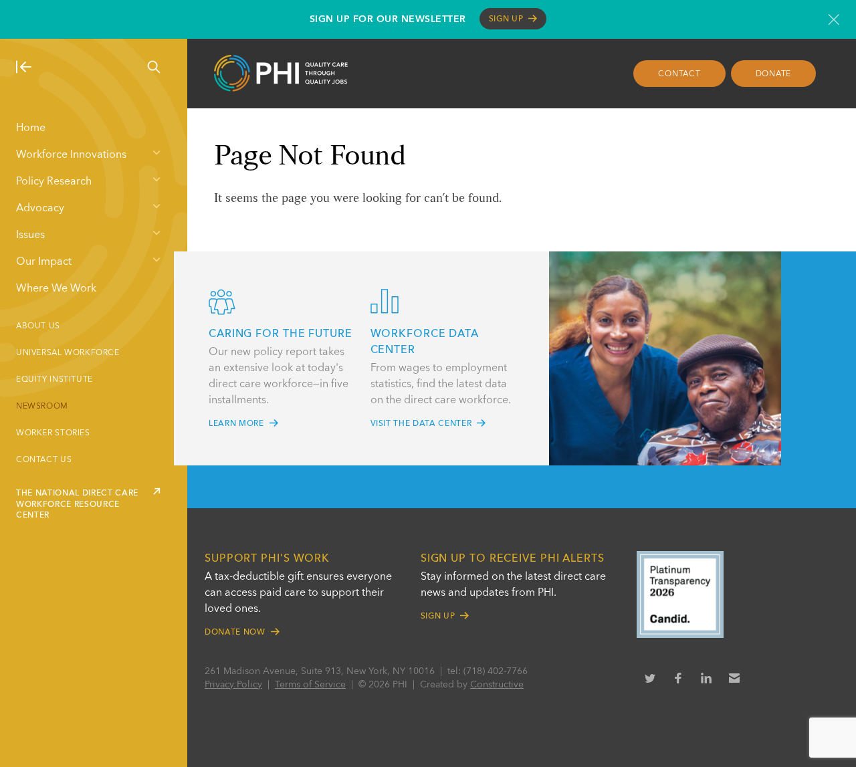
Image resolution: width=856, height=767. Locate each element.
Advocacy (40, 208)
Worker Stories (53, 433)
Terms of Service (310, 684)
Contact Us (44, 460)
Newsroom (42, 407)
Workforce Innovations (71, 155)
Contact (679, 74)
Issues (30, 235)
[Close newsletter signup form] (833, 19)
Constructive (497, 684)
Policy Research (54, 182)
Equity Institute (54, 380)
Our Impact (44, 262)
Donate (774, 74)
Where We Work (56, 289)
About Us (38, 326)
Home (30, 128)
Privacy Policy (233, 684)
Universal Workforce (68, 353)
